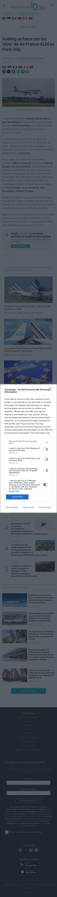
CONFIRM (17, 497)
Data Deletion (12, 507)
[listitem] (28, 442)
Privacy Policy (45, 507)
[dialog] (28, 448)
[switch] (45, 449)
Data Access (28, 507)
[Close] (51, 390)
